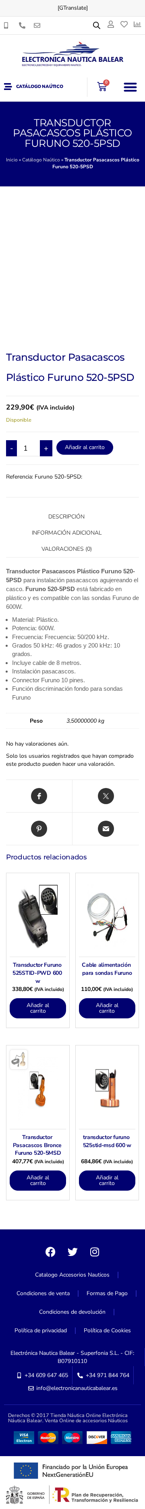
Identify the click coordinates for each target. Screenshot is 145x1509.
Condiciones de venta (43, 1293)
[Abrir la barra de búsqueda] (97, 25)
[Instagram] (95, 1251)
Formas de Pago (107, 1293)
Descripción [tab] (66, 516)
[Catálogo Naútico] (8, 87)
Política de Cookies (107, 1330)
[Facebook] (50, 1251)
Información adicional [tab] (67, 533)
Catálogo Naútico (39, 87)
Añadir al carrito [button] (38, 1008)
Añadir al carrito (85, 447)
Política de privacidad (40, 1330)
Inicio (12, 160)
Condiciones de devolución (72, 1312)
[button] (130, 87)
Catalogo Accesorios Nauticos (72, 1275)
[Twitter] (72, 1251)
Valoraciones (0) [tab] (66, 549)
